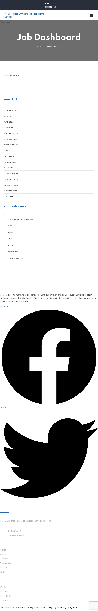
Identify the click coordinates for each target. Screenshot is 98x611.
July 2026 (8, 116)
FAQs (2, 572)
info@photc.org (50, 3)
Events (3, 587)
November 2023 (11, 185)
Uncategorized (15, 258)
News (10, 232)
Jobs (10, 226)
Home (39, 46)
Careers (4, 600)
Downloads (5, 563)
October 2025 (10, 156)
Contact (4, 558)
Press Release (14, 252)
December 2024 (11, 174)
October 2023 (10, 191)
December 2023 (11, 179)
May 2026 (8, 128)
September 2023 (11, 197)
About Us (4, 554)
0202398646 (50, 7)
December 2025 (11, 145)
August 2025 (10, 162)
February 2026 (11, 133)
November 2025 (11, 151)
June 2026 (8, 122)
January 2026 (10, 139)
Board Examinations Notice (21, 219)
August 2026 (10, 110)
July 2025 (8, 168)
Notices (11, 239)
